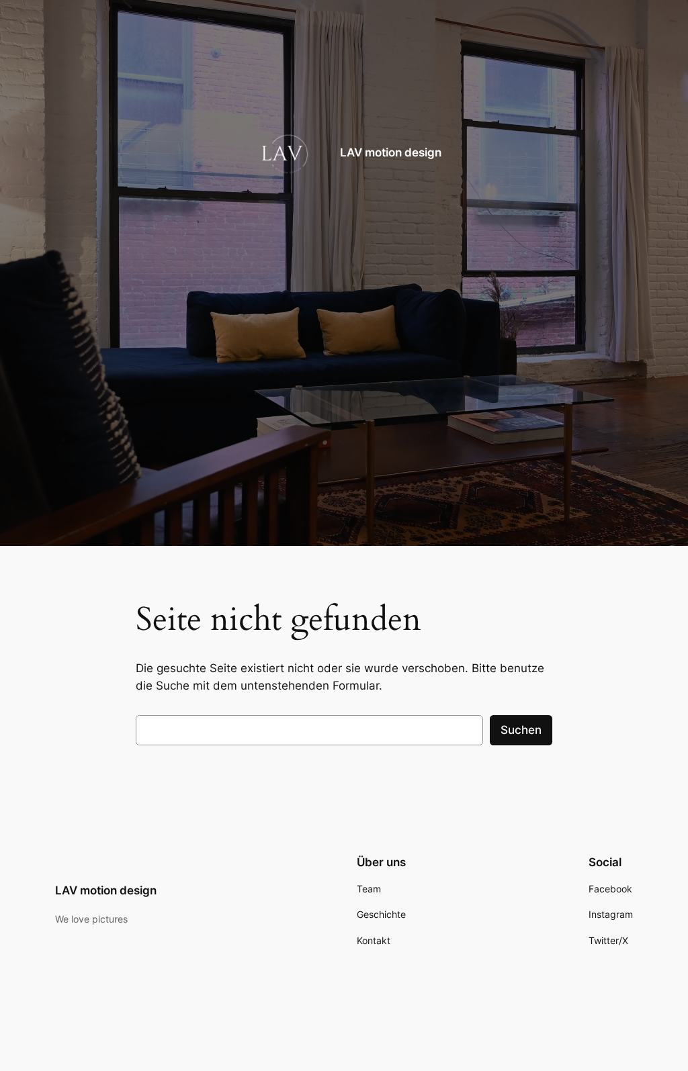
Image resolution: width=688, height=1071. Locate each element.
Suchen (521, 730)
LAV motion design (390, 152)
